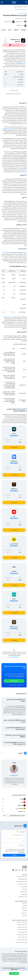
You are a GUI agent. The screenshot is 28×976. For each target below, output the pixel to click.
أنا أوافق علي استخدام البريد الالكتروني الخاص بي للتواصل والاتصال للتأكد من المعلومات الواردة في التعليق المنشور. (14, 851)
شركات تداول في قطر (23, 932)
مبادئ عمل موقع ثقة (23, 896)
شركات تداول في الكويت (22, 929)
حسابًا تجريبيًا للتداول (8, 316)
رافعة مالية (15, 115)
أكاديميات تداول (22, 171)
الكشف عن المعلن (23, 13)
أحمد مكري (6, 21)
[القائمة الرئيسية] (26, 2)
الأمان (9, 29)
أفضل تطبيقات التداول (22, 879)
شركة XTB (25, 910)
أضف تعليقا (15, 90)
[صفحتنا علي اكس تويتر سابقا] (25, 870)
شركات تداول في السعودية (22, 922)
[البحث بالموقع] (2, 2)
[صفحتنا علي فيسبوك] (19, 870)
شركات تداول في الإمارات (22, 924)
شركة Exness (24, 913)
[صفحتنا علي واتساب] (16, 870)
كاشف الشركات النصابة (22, 884)
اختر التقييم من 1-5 (22, 831)
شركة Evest (24, 903)
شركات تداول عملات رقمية (22, 876)
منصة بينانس (24, 915)
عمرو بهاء (19, 25)
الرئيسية (25, 6)
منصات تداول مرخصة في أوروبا (21, 942)
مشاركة (15, 855)
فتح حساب (14, 447)
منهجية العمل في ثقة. (14, 657)
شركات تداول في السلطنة (22, 934)
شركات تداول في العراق (22, 939)
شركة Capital (24, 908)
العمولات (16, 29)
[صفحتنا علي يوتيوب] (13, 870)
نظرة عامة (23, 29)
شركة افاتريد (24, 905)
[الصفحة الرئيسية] (14, 2)
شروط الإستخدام (23, 886)
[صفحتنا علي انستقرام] (22, 870)
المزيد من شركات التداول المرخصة (17, 815)
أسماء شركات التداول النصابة (21, 881)
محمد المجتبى (18, 21)
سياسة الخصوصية (23, 891)
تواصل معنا (15, 680)
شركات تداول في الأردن (22, 937)
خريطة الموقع (24, 894)
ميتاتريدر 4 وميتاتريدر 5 (7, 128)
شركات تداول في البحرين (22, 927)
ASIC (20, 218)
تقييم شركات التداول (18, 6)
